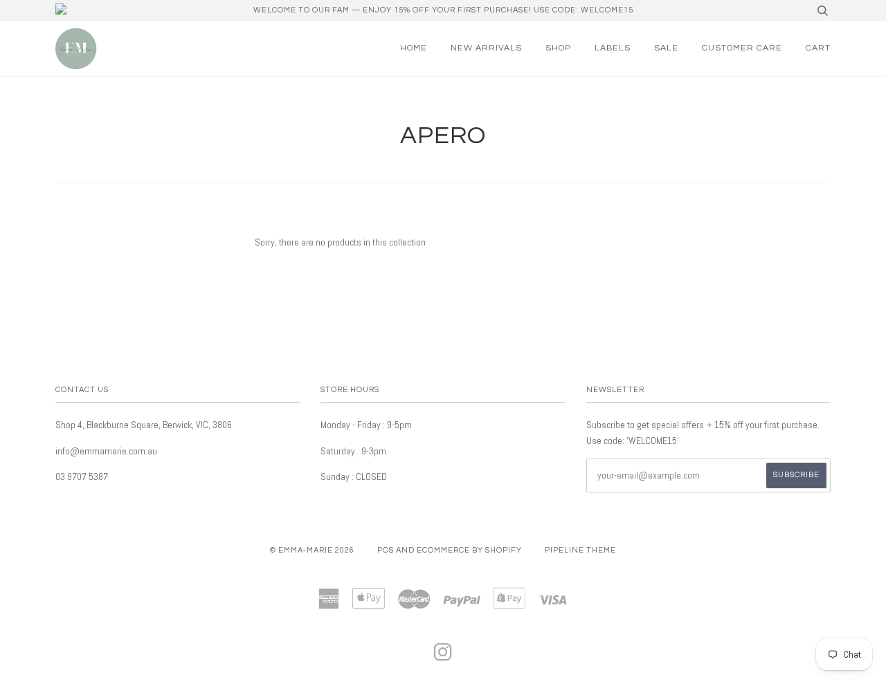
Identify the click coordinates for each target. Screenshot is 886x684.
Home (413, 48)
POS (385, 550)
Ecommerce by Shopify (469, 550)
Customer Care (742, 48)
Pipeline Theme (580, 550)
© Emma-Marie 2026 (312, 550)
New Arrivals (486, 48)
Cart (818, 48)
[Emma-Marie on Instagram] (443, 656)
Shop (558, 48)
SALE (666, 48)
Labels (613, 48)
